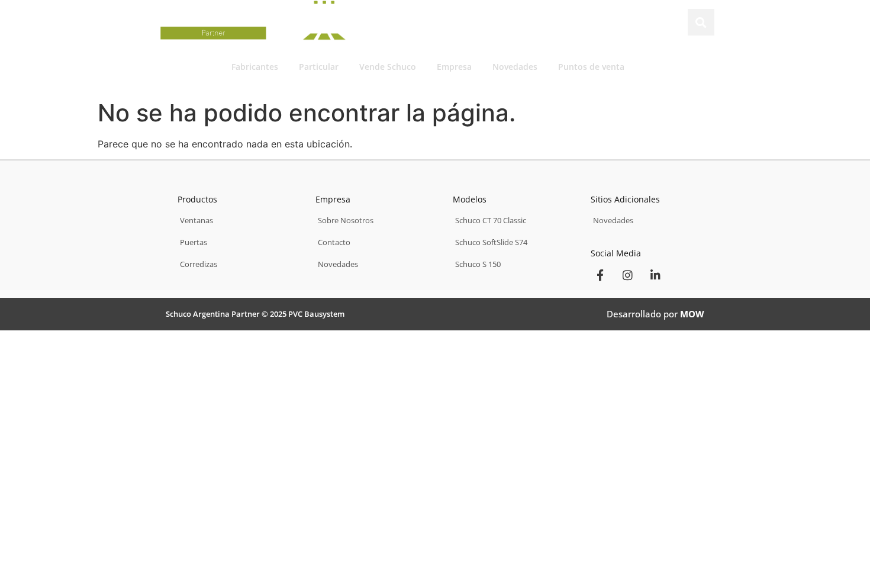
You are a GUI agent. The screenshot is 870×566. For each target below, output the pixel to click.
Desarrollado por (655, 314)
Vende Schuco (387, 66)
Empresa (454, 66)
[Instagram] (628, 274)
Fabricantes (254, 66)
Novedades (514, 66)
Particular (319, 66)
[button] (701, 22)
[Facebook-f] (600, 274)
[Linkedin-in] (656, 274)
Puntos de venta (591, 66)
